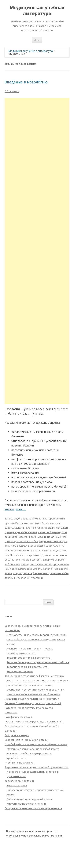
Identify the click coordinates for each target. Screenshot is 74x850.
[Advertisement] (37, 251)
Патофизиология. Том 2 (18, 717)
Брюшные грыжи (17, 785)
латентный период (49, 532)
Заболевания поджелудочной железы (30, 799)
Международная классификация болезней (39, 546)
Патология (21, 523)
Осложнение (48, 550)
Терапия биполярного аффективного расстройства (38, 662)
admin (59, 518)
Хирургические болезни (19, 781)
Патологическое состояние (27, 559)
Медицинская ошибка (24, 541)
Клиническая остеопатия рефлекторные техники (35, 676)
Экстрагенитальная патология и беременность (33, 808)
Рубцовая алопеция (17, 735)
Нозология (33, 550)
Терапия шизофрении (20, 671)
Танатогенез (41, 573)
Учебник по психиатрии (19, 762)
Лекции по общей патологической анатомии (32, 698)
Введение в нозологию (26, 82)
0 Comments (12, 91)
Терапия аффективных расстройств (28, 657)
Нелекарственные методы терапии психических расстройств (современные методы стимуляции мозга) (36, 639)
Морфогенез (18, 550)
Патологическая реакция (25, 555)
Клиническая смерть (49, 527)
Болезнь (19, 527)
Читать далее (15, 509)
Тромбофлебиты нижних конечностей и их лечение (36, 744)
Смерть (37, 568)
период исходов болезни (36, 564)
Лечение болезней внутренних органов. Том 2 (33, 703)
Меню (37, 40)
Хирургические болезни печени (26, 803)
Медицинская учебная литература (37, 10)
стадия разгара (22, 573)
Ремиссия (26, 568)
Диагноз (31, 527)
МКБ (7, 550)
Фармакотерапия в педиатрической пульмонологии (36, 767)
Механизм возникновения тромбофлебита (33, 749)
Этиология (22, 578)
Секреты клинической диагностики (26, 739)
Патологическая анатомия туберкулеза (29, 708)
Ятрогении (36, 578)
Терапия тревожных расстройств (27, 666)
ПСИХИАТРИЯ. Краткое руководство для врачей (33, 721)
